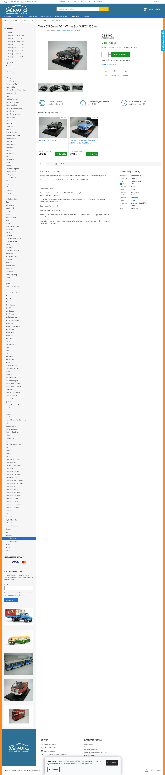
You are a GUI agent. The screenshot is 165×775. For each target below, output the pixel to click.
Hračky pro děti (11, 69)
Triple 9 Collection (12, 520)
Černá (133, 189)
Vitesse (8, 529)
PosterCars (9, 390)
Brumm (8, 163)
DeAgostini (9, 190)
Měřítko (8, 66)
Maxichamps (10, 311)
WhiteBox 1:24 (12, 538)
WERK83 (8, 547)
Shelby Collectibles (12, 432)
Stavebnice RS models (13, 505)
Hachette (9, 235)
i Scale (8, 263)
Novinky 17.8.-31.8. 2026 (16, 35)
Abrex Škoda (10, 111)
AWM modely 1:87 (11, 144)
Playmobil (9, 374)
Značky (8, 550)
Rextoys (8, 411)
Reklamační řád (89, 755)
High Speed (9, 247)
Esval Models (10, 208)
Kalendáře (9, 72)
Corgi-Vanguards (11, 184)
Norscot (8, 350)
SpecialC (8, 450)
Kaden (8, 278)
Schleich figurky (11, 438)
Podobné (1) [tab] (53, 164)
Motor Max (9, 338)
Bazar (7, 96)
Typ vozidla (9, 63)
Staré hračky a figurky (13, 459)
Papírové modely (11, 365)
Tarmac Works (10, 517)
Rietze (8, 414)
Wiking (8, 544)
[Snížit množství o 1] (109, 55)
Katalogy (9, 78)
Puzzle (8, 372)
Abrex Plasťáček (11, 105)
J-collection (9, 272)
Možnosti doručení (130, 48)
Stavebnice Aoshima (12, 471)
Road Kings (9, 417)
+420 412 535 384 (49, 748)
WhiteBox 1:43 (12, 541)
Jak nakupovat (64, 2)
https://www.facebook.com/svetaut (56, 754)
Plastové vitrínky (11, 84)
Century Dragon (11, 175)
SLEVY (8, 60)
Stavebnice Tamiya (12, 502)
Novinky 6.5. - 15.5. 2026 (15, 57)
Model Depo (10, 329)
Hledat (104, 9)
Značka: (79, 30)
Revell (8, 408)
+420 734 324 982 (49, 751)
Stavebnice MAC (11, 487)
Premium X (9, 399)
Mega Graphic (10, 305)
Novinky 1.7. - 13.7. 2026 (15, 44)
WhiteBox (9, 535)
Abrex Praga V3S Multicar (14, 108)
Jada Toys (9, 269)
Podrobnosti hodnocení (65, 30)
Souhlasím (111, 763)
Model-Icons (10, 314)
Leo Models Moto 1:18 (13, 287)
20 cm (133, 200)
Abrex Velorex (10, 117)
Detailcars (9, 193)
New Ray (8, 341)
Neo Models (10, 344)
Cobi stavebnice (11, 172)
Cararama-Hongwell (12, 169)
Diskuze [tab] (64, 164)
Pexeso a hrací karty (12, 369)
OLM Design (9, 356)
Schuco (8, 435)
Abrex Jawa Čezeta (12, 102)
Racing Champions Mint (13, 405)
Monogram (9, 335)
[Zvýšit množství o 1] (109, 53)
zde (90, 764)
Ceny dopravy (78, 2)
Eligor (7, 202)
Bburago (8, 150)
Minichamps (9, 323)
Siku (7, 441)
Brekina (8, 166)
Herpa (8, 244)
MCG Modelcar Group (13, 326)
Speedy (8, 453)
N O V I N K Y (9, 32)
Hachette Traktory (14, 241)
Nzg (7, 353)
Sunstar (8, 511)
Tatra (133, 195)
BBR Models (10, 154)
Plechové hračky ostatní (14, 387)
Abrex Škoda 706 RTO (13, 114)
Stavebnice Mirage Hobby (14, 484)
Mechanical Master (12, 317)
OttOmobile (10, 359)
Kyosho (8, 284)
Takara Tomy (10, 514)
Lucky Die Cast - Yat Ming (14, 293)
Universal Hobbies (12, 526)
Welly (7, 532)
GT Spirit (9, 223)
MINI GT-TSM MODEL (12, 320)
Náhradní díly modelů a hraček (16, 90)
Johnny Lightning (11, 275)
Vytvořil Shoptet (155, 770)
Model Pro (9, 308)
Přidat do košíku (121, 54)
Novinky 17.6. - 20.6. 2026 (16, 51)
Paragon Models (11, 378)
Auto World (9, 148)
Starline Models (11, 462)
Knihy (7, 75)
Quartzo (8, 402)
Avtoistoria (9, 141)
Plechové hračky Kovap (13, 384)
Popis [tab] (42, 164)
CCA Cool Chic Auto (12, 178)
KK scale (8, 281)
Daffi (7, 187)
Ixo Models (9, 259)
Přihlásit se (11, 600)
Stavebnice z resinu (12, 499)
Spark (8, 447)
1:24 (132, 184)
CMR (7, 181)
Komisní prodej (11, 93)
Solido (8, 456)
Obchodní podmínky (95, 2)
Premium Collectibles (13, 393)
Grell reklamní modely (13, 226)
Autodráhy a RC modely (13, 135)
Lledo (7, 290)
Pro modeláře (10, 87)
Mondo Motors (10, 332)
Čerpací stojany (11, 81)
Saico (7, 423)
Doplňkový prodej (12, 99)
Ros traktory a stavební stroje (16, 420)
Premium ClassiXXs (12, 396)
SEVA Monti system (12, 429)
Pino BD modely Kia (12, 381)
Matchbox (9, 302)
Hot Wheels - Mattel (12, 250)
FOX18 (8, 214)
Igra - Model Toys (11, 256)
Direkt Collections (12, 199)
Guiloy (8, 232)
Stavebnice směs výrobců (14, 480)
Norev (8, 347)
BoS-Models (10, 160)
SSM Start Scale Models (14, 465)
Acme (7, 120)
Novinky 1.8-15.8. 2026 (15, 39)
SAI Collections (11, 426)
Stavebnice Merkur (12, 490)
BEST (7, 157)
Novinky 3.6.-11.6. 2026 (15, 54)
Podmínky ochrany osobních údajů (95, 753)
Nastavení (53, 769)
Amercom (9, 123)
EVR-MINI (8, 211)
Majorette (9, 299)
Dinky (7, 196)
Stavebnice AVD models (14, 474)
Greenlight (9, 229)
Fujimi (7, 220)
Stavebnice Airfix (11, 468)
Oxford (8, 362)
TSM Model (9, 523)
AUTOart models (11, 132)
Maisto (8, 296)
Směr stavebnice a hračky (14, 444)
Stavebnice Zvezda (12, 508)
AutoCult (8, 129)
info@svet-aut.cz (50, 744)
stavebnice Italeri (11, 477)
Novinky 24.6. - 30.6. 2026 (16, 48)
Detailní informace (107, 64)
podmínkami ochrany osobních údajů (18, 594)
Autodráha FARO (11, 138)
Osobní (133, 187)
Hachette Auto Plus (14, 238)
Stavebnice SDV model (13, 496)
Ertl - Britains (10, 205)
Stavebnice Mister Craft (14, 493)
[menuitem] (8, 16)
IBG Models (9, 253)
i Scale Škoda (10, 266)
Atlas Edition (10, 126)
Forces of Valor (11, 217)
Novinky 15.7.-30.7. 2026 (16, 42)
